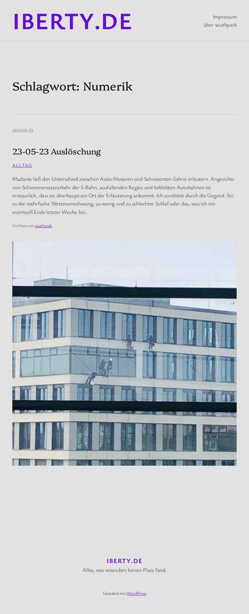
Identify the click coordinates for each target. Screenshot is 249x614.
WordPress (136, 593)
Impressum (225, 16)
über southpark (220, 24)
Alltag (22, 165)
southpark (43, 225)
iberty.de (72, 20)
